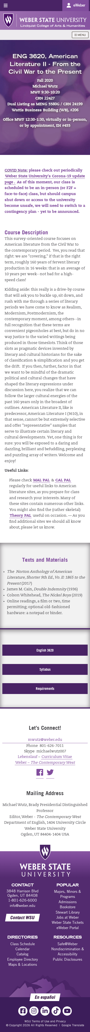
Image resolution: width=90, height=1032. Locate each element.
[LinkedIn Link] (45, 1011)
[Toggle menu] (5, 5)
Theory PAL (20, 516)
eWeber (79, 5)
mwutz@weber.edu (45, 740)
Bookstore (67, 907)
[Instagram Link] (34, 1011)
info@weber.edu (22, 905)
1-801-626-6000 (22, 900)
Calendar (22, 949)
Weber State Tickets (68, 922)
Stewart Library (68, 912)
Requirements (45, 688)
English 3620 (45, 650)
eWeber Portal (68, 927)
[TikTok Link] (56, 1011)
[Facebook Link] (22, 1011)
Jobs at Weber (67, 917)
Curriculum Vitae (57, 757)
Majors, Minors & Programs (67, 894)
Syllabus (45, 669)
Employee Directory (22, 959)
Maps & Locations (22, 964)
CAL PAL (63, 480)
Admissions (68, 901)
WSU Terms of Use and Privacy (45, 1021)
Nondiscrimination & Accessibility (67, 951)
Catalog (22, 954)
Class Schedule (22, 943)
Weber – (45, 763)
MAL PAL (41, 480)
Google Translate (73, 1025)
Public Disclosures (67, 959)
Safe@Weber (67, 943)
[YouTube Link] (67, 1011)
